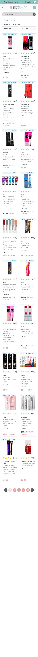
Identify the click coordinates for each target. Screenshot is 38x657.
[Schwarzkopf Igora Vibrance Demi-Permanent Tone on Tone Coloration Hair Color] (28, 42)
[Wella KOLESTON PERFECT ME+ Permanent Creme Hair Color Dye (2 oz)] (10, 268)
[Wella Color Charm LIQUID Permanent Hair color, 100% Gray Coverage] (28, 361)
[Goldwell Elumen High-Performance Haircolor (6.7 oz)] (28, 312)
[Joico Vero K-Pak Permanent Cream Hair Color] (28, 227)
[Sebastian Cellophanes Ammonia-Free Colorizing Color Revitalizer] (28, 403)
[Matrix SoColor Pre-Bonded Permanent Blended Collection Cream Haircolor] (28, 138)
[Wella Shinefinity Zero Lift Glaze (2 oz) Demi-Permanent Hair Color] (10, 403)
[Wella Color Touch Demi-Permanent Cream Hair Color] (28, 268)
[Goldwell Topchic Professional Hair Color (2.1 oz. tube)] (10, 138)
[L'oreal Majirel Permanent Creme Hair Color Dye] (10, 227)
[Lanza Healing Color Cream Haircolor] (28, 447)
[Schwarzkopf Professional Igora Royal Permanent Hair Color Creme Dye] (28, 90)
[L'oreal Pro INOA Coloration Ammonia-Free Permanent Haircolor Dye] (10, 90)
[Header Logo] (18, 7)
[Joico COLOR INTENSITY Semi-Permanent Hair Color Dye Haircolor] (10, 180)
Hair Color (5, 20)
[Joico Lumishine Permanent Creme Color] (10, 361)
